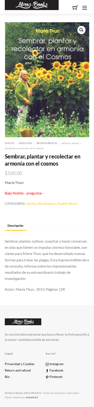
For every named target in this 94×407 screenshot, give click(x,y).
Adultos (25, 143)
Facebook (56, 370)
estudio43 (31, 397)
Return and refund (18, 370)
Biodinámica (47, 143)
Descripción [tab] (15, 225)
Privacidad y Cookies (19, 364)
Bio (7, 377)
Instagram (56, 364)
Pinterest (56, 377)
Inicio (9, 143)
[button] (81, 30)
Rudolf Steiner (68, 203)
